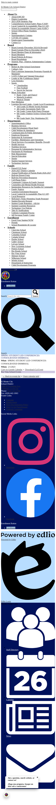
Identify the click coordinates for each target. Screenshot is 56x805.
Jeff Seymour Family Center (23, 215)
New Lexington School (21, 246)
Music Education (18, 92)
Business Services (18, 126)
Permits (14, 222)
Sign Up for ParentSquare (16, 407)
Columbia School (18, 235)
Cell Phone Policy (18, 180)
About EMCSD (17, 17)
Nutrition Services (18, 147)
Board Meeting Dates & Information (26, 52)
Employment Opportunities (22, 40)
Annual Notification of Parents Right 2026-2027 (31, 173)
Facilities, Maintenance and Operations (27, 140)
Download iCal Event (34, 369)
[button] (12, 14)
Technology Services (20, 163)
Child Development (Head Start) (24, 128)
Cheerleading (22, 85)
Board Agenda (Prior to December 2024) (28, 50)
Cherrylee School (18, 230)
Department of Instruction (22, 263)
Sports (14, 83)
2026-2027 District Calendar (23, 171)
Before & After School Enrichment (25, 67)
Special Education (18, 156)
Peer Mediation (17, 102)
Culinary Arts (17, 69)
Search (4, 296)
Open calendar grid (31, 376)
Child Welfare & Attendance (23, 130)
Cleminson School (19, 232)
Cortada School (17, 237)
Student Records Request (21, 201)
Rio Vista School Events (11, 372)
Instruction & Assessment (21, 137)
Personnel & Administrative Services (26, 149)
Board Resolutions (19, 59)
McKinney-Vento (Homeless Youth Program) (30, 199)
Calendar (10, 400)
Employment (11, 402)
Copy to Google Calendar (11, 369)
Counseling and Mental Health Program (27, 185)
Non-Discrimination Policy (17, 405)
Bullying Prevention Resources (24, 178)
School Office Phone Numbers (24, 31)
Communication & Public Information (27, 133)
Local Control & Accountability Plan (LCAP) (30, 26)
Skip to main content (9, 2)
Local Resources (18, 196)
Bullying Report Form (20, 175)
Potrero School (17, 249)
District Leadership (19, 19)
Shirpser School (17, 256)
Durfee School (17, 239)
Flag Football (22, 88)
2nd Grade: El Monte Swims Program (32, 106)
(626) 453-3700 (13, 391)
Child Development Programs (23, 265)
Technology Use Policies (21, 208)
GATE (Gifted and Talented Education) (27, 76)
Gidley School (17, 242)
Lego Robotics (17, 81)
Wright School (17, 260)
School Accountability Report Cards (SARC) (30, 28)
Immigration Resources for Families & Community (32, 187)
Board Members (18, 55)
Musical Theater (23, 99)
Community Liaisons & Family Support (27, 182)
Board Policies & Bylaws (21, 57)
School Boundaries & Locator (23, 225)
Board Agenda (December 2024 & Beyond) (29, 47)
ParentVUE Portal (18, 168)
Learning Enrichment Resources (24, 192)
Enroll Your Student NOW (22, 220)
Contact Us (16, 42)
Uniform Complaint (14, 409)
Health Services (17, 144)
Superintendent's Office (21, 123)
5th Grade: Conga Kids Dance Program (33, 111)
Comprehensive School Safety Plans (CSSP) (29, 24)
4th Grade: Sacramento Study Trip (31, 109)
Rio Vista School (18, 253)
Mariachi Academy (24, 97)
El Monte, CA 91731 (11, 387)
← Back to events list (11, 376)
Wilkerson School (18, 258)
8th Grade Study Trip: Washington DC (32, 118)
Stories (14, 33)
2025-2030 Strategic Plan (21, 21)
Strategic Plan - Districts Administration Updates (31, 62)
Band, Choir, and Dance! (27, 95)
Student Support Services (21, 161)
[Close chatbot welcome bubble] (37, 777)
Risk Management (18, 154)
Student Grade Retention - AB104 (25, 203)
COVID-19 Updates (19, 38)
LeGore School (17, 244)
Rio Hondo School (19, 251)
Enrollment (10, 286)
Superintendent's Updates (21, 35)
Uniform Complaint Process (22, 213)
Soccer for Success (24, 90)
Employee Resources (20, 135)
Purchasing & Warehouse (21, 151)
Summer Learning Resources (23, 206)
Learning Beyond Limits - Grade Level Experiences (32, 104)
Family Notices (17, 189)
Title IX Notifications (20, 210)
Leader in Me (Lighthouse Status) (25, 78)
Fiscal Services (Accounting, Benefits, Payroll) (30, 142)
